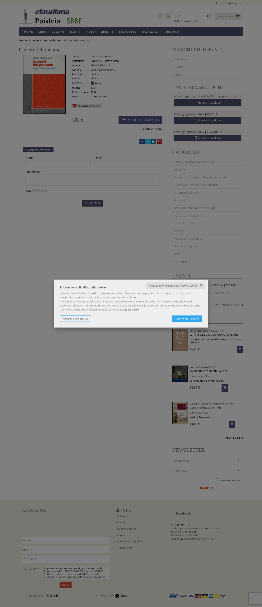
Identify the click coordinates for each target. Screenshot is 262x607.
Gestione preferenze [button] (75, 318)
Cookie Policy (131, 309)
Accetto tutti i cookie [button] (187, 318)
